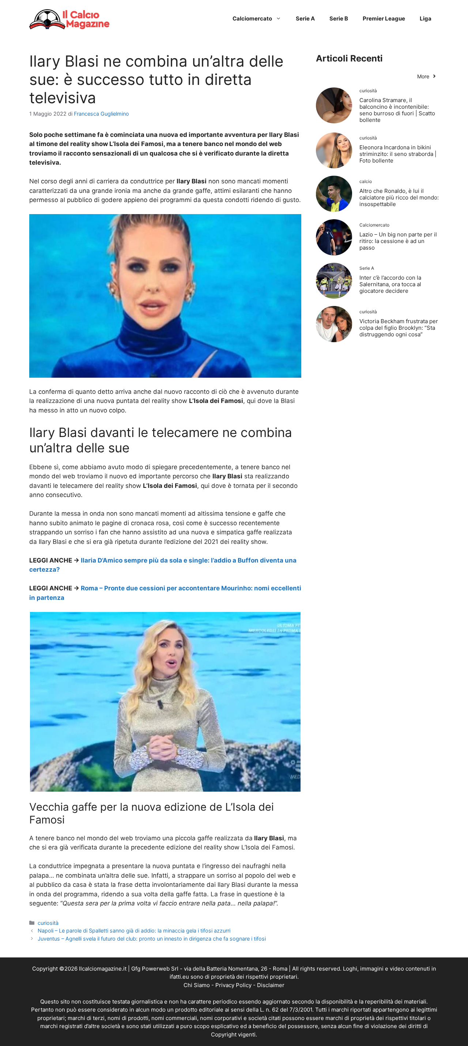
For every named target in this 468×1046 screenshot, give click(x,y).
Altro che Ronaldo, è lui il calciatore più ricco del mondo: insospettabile (399, 197)
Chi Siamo (197, 985)
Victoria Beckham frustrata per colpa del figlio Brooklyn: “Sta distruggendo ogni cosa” (398, 328)
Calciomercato (252, 18)
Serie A (305, 18)
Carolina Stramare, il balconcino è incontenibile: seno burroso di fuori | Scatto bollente (397, 110)
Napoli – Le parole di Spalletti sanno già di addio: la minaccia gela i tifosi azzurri (134, 930)
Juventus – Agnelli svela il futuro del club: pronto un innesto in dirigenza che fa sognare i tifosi (152, 938)
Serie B (338, 18)
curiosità (48, 923)
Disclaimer (270, 985)
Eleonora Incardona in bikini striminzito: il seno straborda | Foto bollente (398, 154)
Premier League (384, 18)
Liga (425, 18)
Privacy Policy (233, 985)
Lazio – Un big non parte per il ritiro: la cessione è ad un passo (398, 241)
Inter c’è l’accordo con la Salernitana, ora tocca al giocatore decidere (390, 284)
